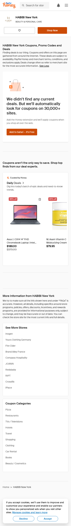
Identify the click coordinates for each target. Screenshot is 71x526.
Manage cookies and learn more (29, 512)
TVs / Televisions (14, 421)
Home (6, 487)
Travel (8, 433)
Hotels (8, 427)
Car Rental (11, 451)
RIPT (8, 375)
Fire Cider (10, 345)
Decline (23, 518)
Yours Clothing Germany (18, 339)
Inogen (9, 333)
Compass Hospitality (16, 357)
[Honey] (9, 5)
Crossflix (9, 381)
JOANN (9, 363)
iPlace (8, 387)
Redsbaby (10, 369)
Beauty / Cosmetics (15, 463)
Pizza (8, 409)
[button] (66, 5)
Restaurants (11, 415)
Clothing (9, 445)
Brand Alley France (15, 351)
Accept (48, 518)
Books (8, 457)
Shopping (10, 439)
